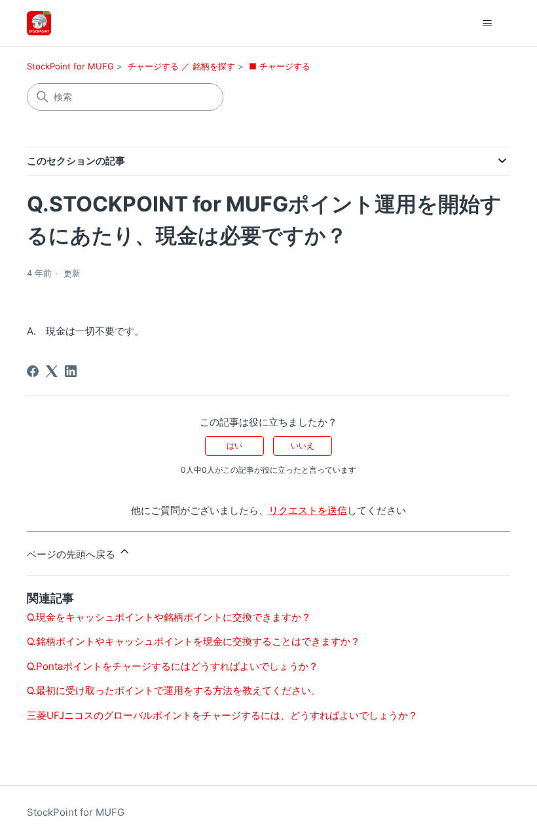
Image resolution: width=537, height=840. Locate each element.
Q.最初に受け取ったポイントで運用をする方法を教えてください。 (174, 690)
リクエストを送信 (307, 510)
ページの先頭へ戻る (72, 554)
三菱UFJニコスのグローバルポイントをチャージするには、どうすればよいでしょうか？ (222, 715)
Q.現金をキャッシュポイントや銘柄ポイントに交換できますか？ (169, 617)
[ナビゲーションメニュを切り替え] (487, 23)
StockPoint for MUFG (70, 66)
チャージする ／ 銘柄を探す (181, 66)
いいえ (302, 445)
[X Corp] (52, 371)
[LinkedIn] (71, 371)
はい (234, 445)
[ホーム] (39, 23)
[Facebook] (33, 371)
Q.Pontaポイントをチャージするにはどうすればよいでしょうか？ (172, 666)
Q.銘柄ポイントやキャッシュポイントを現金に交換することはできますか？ (193, 641)
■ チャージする (279, 66)
